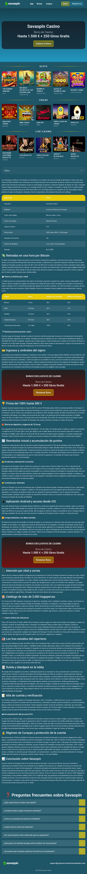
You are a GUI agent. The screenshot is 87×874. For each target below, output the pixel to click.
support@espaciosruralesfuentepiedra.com (67, 863)
